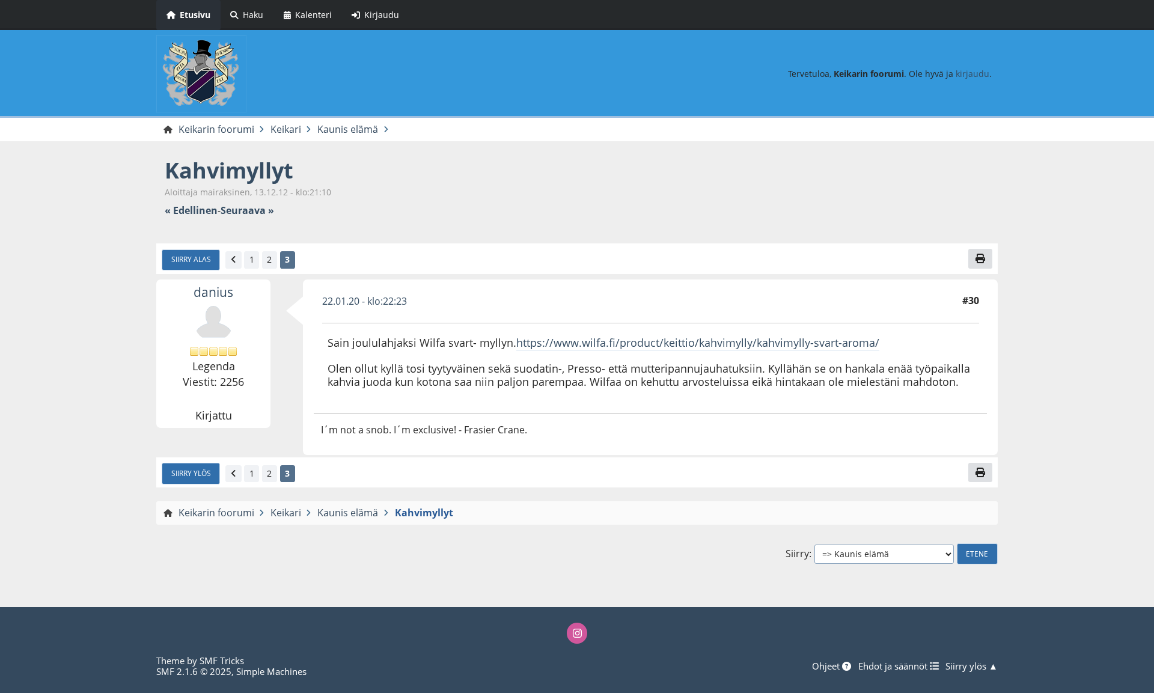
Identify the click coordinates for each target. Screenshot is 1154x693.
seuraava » (247, 210)
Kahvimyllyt (229, 170)
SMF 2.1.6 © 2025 (193, 671)
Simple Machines (271, 671)
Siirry (797, 554)
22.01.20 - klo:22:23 (364, 301)
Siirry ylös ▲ (971, 666)
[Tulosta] (980, 258)
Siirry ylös (191, 473)
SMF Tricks (222, 661)
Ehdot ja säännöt (894, 666)
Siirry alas (191, 259)
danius (213, 292)
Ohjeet (827, 666)
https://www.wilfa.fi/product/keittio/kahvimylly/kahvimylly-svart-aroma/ (697, 342)
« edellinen (191, 210)
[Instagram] (577, 633)
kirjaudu (972, 73)
